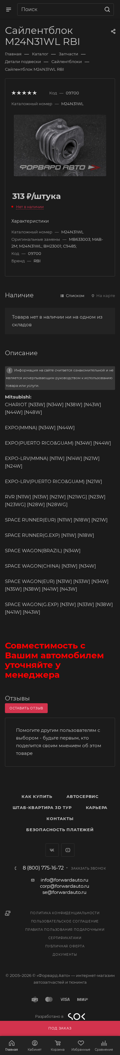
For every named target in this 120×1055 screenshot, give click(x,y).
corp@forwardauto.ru (64, 886)
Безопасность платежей (60, 829)
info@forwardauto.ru (64, 880)
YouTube (67, 850)
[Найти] (106, 9)
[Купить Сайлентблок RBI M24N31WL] (60, 145)
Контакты (59, 818)
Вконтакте (52, 850)
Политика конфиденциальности (65, 913)
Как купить (37, 796)
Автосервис (82, 796)
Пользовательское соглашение (65, 921)
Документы (65, 955)
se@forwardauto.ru (64, 892)
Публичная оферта (65, 946)
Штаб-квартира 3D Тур (42, 807)
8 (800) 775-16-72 (43, 868)
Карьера (97, 807)
